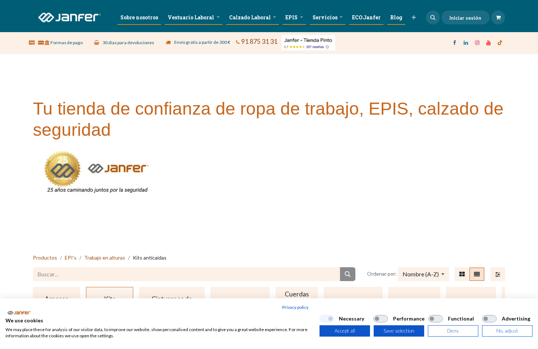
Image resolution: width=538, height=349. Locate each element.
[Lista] (477, 274)
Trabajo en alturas (104, 257)
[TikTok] (500, 43)
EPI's (70, 257)
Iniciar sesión (465, 18)
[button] (433, 17)
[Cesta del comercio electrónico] (498, 17)
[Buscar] (347, 274)
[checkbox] (327, 318)
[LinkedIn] (466, 43)
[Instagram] (477, 43)
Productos (45, 257)
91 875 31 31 (259, 41)
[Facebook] (454, 43)
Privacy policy (295, 307)
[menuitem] (139, 17)
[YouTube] (488, 43)
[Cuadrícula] (462, 274)
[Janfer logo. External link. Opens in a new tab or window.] (18, 313)
